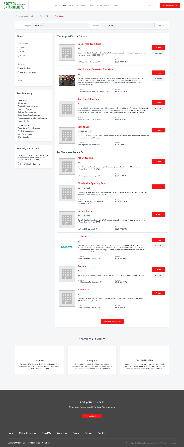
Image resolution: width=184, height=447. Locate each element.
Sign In (151, 5)
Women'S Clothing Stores (28, 106)
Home (56, 5)
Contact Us (81, 5)
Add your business (111, 5)
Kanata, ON (44, 16)
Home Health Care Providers (29, 115)
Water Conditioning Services (29, 128)
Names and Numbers (41, 443)
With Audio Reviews (28, 72)
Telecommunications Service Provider (32, 118)
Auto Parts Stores (25, 134)
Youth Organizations (26, 131)
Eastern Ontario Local (24, 16)
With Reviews (25, 68)
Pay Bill (99, 5)
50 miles (23, 51)
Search (63, 5)
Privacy (88, 433)
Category (27, 25)
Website (158, 53)
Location (95, 25)
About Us (71, 5)
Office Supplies (24, 137)
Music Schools (23, 121)
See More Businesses (112, 321)
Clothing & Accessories (27, 112)
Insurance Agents (25, 109)
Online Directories (27, 433)
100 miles (23, 56)
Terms (76, 433)
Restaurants (22, 103)
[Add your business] (92, 413)
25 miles (23, 47)
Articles (91, 5)
